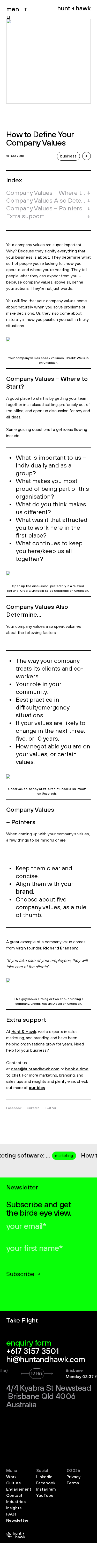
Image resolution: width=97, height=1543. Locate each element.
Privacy (73, 1476)
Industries (16, 1501)
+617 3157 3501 (32, 1351)
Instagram (46, 1489)
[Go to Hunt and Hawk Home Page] (74, 9)
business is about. (32, 257)
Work (11, 1476)
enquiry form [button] (28, 1343)
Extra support (25, 216)
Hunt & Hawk (23, 1031)
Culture (13, 1483)
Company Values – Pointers (44, 208)
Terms (72, 1483)
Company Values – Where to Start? (45, 193)
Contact (14, 1495)
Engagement (18, 1489)
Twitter (50, 1108)
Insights (13, 1508)
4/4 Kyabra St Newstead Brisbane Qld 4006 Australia (48, 1396)
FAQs (11, 1514)
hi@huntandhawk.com (45, 1360)
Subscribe (20, 1274)
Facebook (13, 1108)
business (68, 156)
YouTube (45, 1495)
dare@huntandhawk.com (35, 1069)
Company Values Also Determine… (45, 201)
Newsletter (17, 1520)
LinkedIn (33, 1108)
